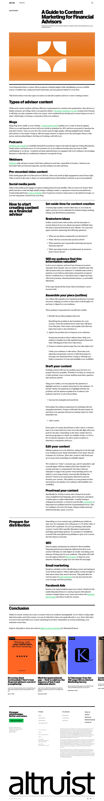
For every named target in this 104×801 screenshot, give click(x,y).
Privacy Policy (67, 742)
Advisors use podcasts (18, 146)
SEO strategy (71, 557)
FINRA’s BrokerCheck (67, 756)
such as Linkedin (35, 193)
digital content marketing (50, 628)
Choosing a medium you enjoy (65, 111)
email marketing (65, 577)
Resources (22, 2)
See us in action (16, 720)
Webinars (13, 163)
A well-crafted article (49, 126)
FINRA (74, 733)
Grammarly (88, 502)
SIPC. (78, 733)
